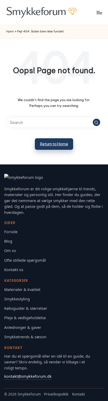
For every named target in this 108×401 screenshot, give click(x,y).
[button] (96, 122)
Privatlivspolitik (56, 394)
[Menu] (99, 12)
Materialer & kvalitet (22, 289)
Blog (8, 241)
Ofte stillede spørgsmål (25, 260)
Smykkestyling (17, 298)
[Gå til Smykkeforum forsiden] (54, 178)
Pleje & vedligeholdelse (25, 317)
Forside (11, 231)
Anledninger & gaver (22, 327)
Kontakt (78, 394)
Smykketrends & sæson (25, 336)
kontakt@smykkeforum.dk (28, 376)
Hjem (10, 31)
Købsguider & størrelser (25, 308)
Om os (10, 250)
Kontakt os (13, 269)
